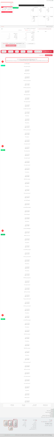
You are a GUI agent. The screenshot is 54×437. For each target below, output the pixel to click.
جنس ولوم (32, 37)
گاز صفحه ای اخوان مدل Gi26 (27, 66)
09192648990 (52, 411)
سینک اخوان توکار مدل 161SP (27, 94)
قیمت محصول (30, 51)
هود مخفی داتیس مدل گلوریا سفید (27, 108)
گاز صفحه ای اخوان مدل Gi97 (27, 101)
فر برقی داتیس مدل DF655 (27, 73)
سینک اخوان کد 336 (27, 270)
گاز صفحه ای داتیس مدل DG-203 (27, 80)
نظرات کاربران (41, 55)
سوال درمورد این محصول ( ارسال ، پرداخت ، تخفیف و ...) (44, 28)
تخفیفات (17, 51)
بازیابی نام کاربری (9, 9)
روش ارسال (4, 51)
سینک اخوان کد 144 (27, 355)
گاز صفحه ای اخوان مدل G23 (27, 383)
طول (33, 38)
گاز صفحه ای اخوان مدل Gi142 (27, 193)
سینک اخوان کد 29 (27, 115)
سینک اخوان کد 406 (27, 263)
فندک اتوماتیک (15, 33)
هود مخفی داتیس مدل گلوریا (27, 369)
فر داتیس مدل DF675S (27, 397)
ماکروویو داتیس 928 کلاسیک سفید (27, 207)
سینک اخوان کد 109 (27, 221)
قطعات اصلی (15, 37)
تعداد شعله (32, 33)
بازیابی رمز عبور (4, 9)
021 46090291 (5, 7)
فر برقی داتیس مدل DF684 (27, 235)
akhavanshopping (52, 414)
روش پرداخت (11, 51)
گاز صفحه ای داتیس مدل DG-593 (27, 362)
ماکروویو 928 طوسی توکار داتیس (27, 228)
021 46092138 (10, 7)
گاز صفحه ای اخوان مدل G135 (27, 376)
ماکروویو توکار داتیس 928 (27, 214)
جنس (33, 34)
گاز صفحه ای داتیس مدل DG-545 (27, 256)
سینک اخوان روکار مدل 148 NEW (27, 87)
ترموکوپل (16, 34)
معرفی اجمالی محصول (48, 55)
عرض (16, 38)
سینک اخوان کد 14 (27, 390)
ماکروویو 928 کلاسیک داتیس (27, 200)
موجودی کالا (23, 51)
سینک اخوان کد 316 (27, 242)
